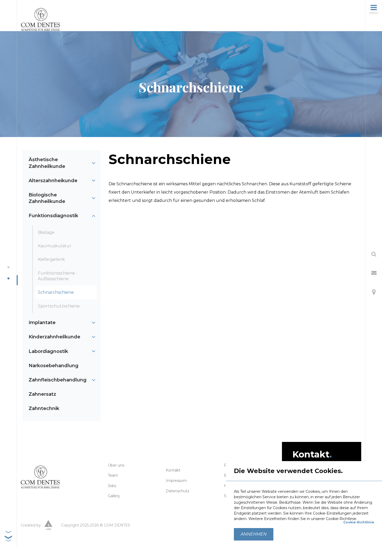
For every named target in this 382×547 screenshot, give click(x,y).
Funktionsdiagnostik (53, 215)
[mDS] (48, 525)
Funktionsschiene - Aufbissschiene (57, 276)
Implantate (42, 322)
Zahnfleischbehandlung (58, 380)
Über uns (116, 465)
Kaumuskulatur (54, 245)
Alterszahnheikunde (53, 180)
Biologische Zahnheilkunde (47, 198)
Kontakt (173, 470)
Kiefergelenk (51, 259)
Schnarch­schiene (56, 292)
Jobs (112, 485)
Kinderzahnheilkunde (54, 337)
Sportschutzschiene (59, 306)
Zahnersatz (42, 394)
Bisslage (46, 232)
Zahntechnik (44, 408)
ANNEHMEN (254, 534)
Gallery (114, 496)
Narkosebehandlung (53, 365)
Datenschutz (177, 491)
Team (113, 475)
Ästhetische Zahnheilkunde (47, 163)
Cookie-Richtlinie (358, 522)
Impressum (176, 480)
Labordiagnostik (48, 351)
